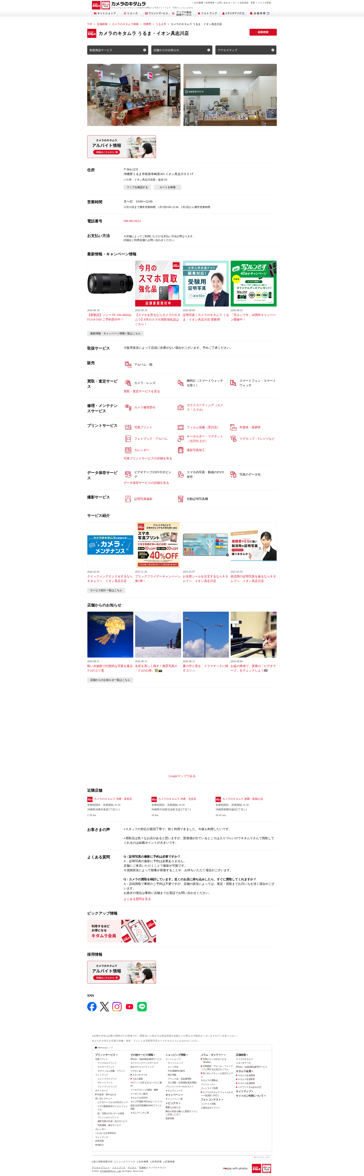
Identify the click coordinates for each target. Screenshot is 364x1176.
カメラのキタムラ (244, 1059)
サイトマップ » (244, 1091)
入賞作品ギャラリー (210, 1107)
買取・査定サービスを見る (142, 391)
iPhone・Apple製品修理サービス (146, 1059)
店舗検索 (102, 24)
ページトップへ (263, 1157)
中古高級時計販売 (176, 1071)
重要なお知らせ (173, 1107)
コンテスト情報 (208, 1103)
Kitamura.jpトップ (105, 1047)
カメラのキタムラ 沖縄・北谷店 (177, 799)
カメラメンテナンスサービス (144, 1063)
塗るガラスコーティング (142, 1067)
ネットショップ (173, 1059)
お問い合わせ (224, 2)
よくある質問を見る (137, 899)
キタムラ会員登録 (246, 1075)
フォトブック (101, 1075)
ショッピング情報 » (177, 1054)
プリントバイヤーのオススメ (179, 1086)
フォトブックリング (107, 1086)
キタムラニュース (174, 1090)
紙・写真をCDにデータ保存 (110, 1113)
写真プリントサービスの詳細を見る (148, 458)
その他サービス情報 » (142, 1054)
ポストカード (101, 1090)
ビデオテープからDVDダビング (112, 1102)
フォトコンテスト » (212, 1099)
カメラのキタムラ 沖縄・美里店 (113, 799)
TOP (89, 24)
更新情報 (170, 1118)
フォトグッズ (101, 1137)
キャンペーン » (174, 1094)
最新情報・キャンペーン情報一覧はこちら (115, 333)
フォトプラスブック (107, 1078)
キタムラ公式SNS (139, 1097)
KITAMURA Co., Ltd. (111, 1171)
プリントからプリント (108, 1117)
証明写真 (99, 1141)
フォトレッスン (208, 1084)
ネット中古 (173, 1067)
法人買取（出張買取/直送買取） (183, 1082)
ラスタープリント (106, 1067)
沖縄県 (147, 24)
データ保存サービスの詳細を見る (146, 482)
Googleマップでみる (182, 776)
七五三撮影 (137, 1078)
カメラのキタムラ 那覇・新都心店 (242, 799)
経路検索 (263, 32)
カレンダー (100, 1129)
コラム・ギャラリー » (213, 1054)
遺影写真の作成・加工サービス (112, 1121)
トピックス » (173, 1103)
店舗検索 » (242, 1054)
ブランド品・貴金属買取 (179, 1078)
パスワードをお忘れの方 (249, 1087)
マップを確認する (137, 187)
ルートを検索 (168, 187)
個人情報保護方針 (103, 1161)
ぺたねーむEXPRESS (105, 1133)
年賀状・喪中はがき (106, 1094)
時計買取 (172, 1075)
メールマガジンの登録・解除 (144, 1089)
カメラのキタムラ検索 (125, 24)
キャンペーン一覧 (174, 1099)
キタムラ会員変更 (246, 1079)
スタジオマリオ (139, 1075)
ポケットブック (104, 1082)
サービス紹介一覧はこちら (106, 590)
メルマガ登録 (264, 2)
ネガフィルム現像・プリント (111, 1071)
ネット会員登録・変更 (244, 2)
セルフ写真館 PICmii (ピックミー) (146, 1101)
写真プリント (101, 1059)
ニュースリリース (125, 1161)
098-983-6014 (132, 221)
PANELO (99, 1145)
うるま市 (161, 24)
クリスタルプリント (107, 1063)
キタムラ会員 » (244, 1071)
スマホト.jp (135, 1071)
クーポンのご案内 (138, 1093)
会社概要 (198, 2)
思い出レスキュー (103, 1098)
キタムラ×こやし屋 (139, 1112)
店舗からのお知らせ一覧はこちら (110, 680)
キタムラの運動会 (209, 1080)
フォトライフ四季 (209, 1088)
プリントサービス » (106, 1054)
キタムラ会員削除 (246, 1083)
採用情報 (210, 2)
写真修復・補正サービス (109, 1125)
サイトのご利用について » (251, 1095)
